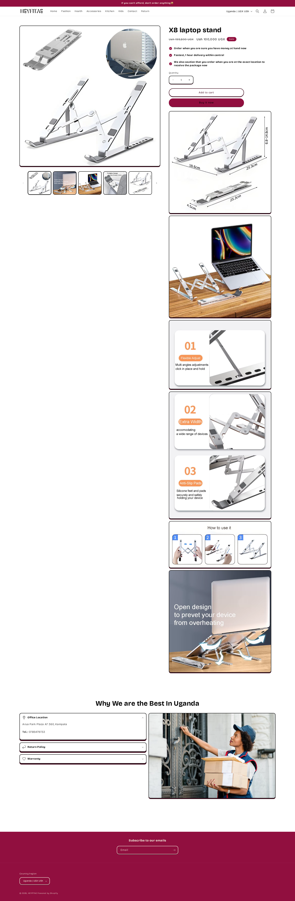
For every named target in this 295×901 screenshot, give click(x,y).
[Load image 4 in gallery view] (115, 183)
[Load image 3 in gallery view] (90, 183)
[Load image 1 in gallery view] (39, 183)
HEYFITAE (32, 893)
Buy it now (206, 102)
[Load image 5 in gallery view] (140, 183)
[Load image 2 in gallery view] (64, 183)
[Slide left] (23, 183)
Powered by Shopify (48, 893)
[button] (257, 11)
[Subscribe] (174, 850)
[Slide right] (156, 183)
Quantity (173, 72)
